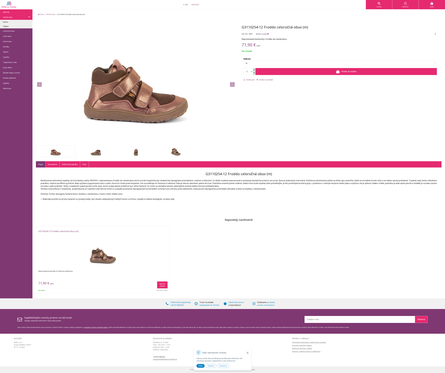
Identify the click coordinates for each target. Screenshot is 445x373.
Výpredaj (6, 12)
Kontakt (195, 4)
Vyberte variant (162, 285)
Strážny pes (250, 80)
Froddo (264, 34)
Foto (84, 164)
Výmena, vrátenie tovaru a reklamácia (306, 351)
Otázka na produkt (266, 80)
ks (251, 71)
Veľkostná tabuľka (70, 164)
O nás (185, 4)
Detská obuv (50, 14)
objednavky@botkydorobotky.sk (165, 359)
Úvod (42, 14)
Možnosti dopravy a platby (302, 348)
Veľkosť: (247, 59)
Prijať (200, 366)
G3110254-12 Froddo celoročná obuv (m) (58, 231)
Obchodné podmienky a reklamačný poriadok (309, 342)
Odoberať (421, 319)
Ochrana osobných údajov (302, 345)
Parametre (52, 164)
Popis (40, 164)
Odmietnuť (223, 366)
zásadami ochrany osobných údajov (96, 327)
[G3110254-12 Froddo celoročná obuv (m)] (136, 82)
